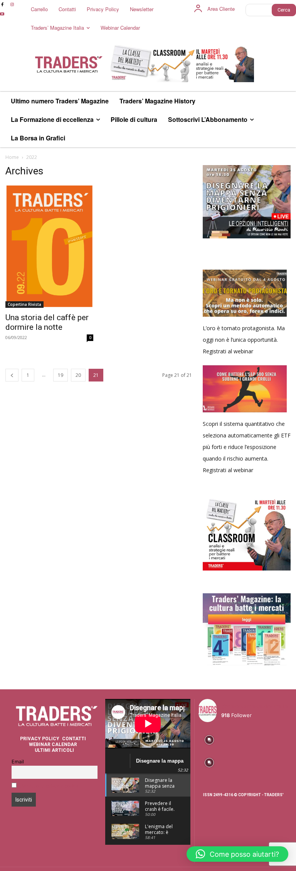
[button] (237, 854)
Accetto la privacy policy (49, 786)
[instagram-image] (209, 738)
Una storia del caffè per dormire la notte (47, 322)
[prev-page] (11, 375)
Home (12, 157)
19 (60, 375)
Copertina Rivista (24, 304)
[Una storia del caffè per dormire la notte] (49, 246)
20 (78, 375)
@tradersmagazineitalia (254, 706)
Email (18, 762)
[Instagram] (12, 5)
